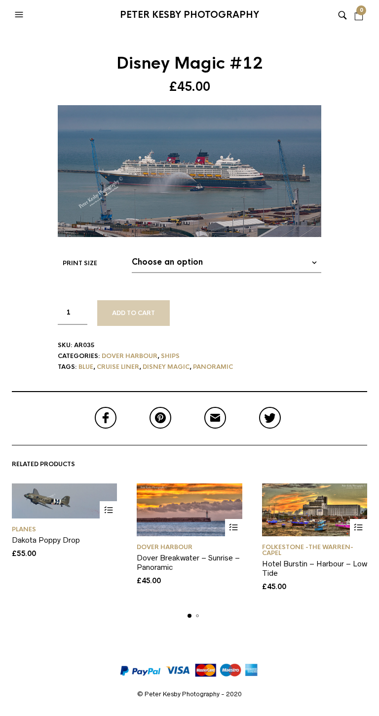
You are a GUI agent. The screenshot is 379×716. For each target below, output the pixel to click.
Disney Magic (166, 367)
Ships (170, 356)
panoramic (213, 367)
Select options (108, 509)
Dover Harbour (129, 356)
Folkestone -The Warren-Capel (307, 550)
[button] (20, 15)
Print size (80, 263)
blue (85, 367)
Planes (24, 529)
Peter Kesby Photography (189, 14)
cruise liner (118, 367)
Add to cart (133, 313)
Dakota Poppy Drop (46, 540)
